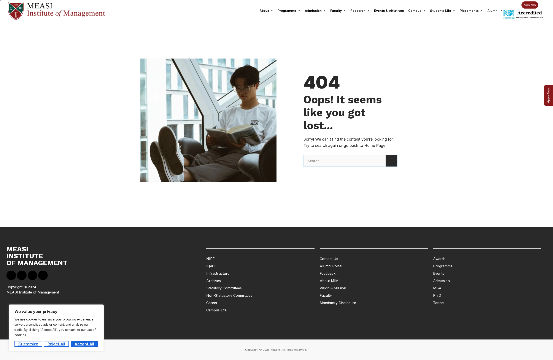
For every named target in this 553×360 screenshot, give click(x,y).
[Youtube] (32, 275)
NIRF (210, 259)
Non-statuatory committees (229, 295)
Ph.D (437, 295)
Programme (287, 11)
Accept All (84, 344)
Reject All (56, 344)
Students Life (440, 11)
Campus (414, 11)
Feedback (327, 273)
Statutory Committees (224, 288)
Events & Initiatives (389, 11)
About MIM (329, 281)
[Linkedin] (22, 275)
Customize (28, 344)
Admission (313, 11)
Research (357, 11)
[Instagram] (43, 275)
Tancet (438, 303)
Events (438, 273)
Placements (469, 11)
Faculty (336, 11)
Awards (439, 259)
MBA (437, 288)
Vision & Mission (333, 288)
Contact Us (329, 259)
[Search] (391, 161)
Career (212, 303)
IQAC (210, 266)
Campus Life (216, 310)
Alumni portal (331, 266)
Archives (213, 281)
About (264, 11)
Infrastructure (217, 273)
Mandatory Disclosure (338, 303)
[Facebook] (11, 275)
